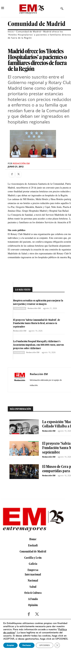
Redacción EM (21, 163)
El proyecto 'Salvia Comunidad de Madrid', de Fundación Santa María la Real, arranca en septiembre (36, 323)
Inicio (11, 31)
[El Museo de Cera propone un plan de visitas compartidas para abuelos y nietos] (24, 471)
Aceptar (10, 645)
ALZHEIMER (19, 352)
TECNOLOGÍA (19, 308)
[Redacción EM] (20, 379)
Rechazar (26, 645)
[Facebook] (11, 174)
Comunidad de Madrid (36, 24)
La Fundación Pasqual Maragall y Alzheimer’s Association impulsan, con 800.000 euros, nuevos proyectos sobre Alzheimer (38, 345)
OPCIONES (44, 645)
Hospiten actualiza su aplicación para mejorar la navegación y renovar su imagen (38, 302)
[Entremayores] (31, 8)
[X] (18, 174)
